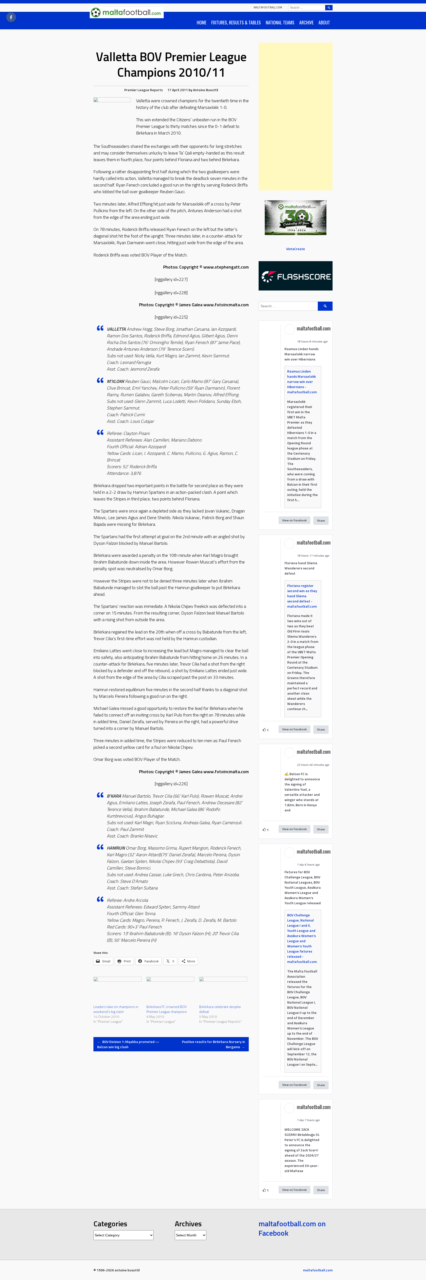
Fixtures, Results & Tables (236, 22)
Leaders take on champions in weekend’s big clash (115, 1009)
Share (321, 520)
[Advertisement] (296, 116)
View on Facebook (294, 520)
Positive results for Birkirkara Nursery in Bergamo (213, 1044)
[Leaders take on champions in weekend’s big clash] (117, 990)
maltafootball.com (268, 7)
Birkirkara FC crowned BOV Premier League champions (166, 1009)
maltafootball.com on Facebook (292, 1228)
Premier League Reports (143, 89)
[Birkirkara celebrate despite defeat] (223, 990)
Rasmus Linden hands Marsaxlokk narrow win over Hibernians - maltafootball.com (302, 381)
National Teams (280, 22)
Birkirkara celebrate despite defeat (220, 1009)
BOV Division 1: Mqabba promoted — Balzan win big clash (128, 1044)
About (324, 22)
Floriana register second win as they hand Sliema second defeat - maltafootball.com (302, 596)
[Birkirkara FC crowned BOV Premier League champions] (170, 990)
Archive (306, 22)
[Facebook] (11, 17)
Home (201, 22)
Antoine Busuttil (205, 89)
